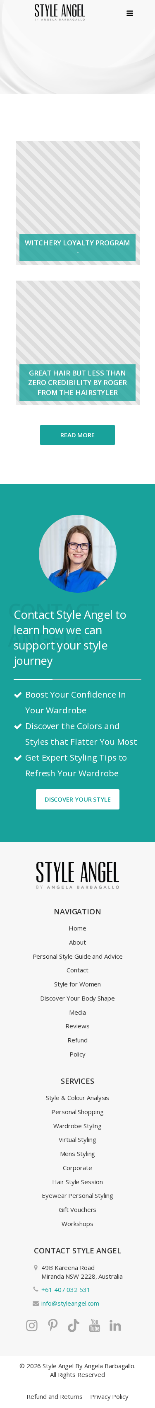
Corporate (77, 1167)
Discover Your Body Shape (77, 998)
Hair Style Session (77, 1182)
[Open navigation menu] (129, 14)
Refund (77, 1040)
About (77, 942)
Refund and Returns (54, 1396)
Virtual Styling (77, 1139)
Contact (77, 970)
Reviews (77, 1026)
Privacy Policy (109, 1396)
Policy (77, 1054)
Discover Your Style (77, 799)
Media (77, 1012)
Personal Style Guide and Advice (78, 956)
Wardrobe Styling (77, 1126)
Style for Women (77, 984)
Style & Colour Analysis (78, 1097)
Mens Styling (77, 1153)
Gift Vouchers (78, 1209)
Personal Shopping (77, 1111)
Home (77, 928)
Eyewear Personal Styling (77, 1195)
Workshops (77, 1223)
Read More (77, 435)
